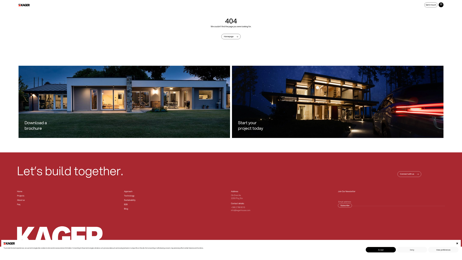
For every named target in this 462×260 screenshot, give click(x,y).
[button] (457, 243)
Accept (381, 250)
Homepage (229, 36)
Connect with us (407, 174)
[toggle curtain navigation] (441, 4)
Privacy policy (8, 256)
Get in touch (431, 4)
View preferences (443, 250)
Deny (412, 250)
